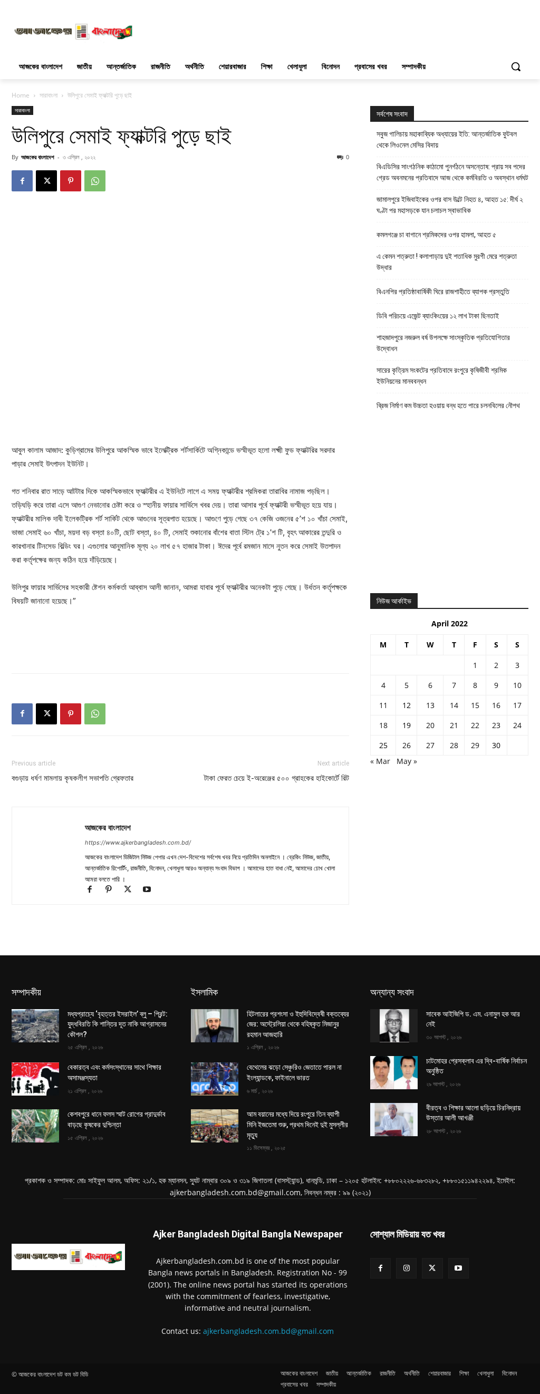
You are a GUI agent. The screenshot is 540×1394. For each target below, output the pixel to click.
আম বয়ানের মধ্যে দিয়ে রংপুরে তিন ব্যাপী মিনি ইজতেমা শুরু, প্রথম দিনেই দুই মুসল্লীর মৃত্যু (297, 1124)
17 (517, 705)
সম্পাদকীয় (26, 992)
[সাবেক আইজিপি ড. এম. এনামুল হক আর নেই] (394, 1025)
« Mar (380, 761)
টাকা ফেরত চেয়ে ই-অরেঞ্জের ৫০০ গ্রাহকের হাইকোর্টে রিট (276, 778)
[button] (515, 66)
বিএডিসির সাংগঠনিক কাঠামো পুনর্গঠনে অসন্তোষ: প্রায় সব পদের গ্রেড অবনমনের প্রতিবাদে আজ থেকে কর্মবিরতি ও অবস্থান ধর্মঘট (452, 172)
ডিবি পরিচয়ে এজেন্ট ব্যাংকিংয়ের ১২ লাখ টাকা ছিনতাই (438, 316)
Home (21, 95)
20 (430, 725)
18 (383, 725)
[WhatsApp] (94, 180)
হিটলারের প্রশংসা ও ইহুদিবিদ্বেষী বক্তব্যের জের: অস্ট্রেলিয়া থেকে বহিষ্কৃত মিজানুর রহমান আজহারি (298, 1024)
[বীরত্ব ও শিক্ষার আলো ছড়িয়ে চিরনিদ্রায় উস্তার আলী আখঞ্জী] (394, 1119)
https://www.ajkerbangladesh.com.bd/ (138, 842)
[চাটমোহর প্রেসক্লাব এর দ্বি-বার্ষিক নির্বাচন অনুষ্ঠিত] (394, 1072)
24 (517, 725)
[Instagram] (406, 1268)
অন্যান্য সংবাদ (392, 992)
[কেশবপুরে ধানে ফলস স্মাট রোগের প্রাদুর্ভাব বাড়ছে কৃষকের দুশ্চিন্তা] (35, 1126)
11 (383, 705)
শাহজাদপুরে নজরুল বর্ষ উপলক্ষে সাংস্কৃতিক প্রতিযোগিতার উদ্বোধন (443, 343)
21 (454, 725)
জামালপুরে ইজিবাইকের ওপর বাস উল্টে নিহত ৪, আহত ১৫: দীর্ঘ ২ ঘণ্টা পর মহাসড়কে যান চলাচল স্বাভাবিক (450, 205)
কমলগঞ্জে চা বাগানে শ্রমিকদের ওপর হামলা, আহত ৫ (436, 234)
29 (475, 745)
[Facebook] (22, 180)
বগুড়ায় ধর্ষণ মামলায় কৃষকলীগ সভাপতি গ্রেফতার (72, 778)
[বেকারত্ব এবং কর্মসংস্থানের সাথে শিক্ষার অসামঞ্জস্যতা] (35, 1079)
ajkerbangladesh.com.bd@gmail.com (268, 1331)
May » (407, 761)
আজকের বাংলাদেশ (37, 157)
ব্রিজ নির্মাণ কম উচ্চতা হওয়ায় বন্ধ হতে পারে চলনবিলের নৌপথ (448, 405)
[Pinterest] (70, 180)
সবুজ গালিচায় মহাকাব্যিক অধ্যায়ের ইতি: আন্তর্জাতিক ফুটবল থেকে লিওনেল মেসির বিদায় (447, 139)
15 (475, 705)
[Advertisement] (259, 30)
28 (454, 745)
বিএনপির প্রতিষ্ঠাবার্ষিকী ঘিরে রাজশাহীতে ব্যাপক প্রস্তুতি (443, 291)
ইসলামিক (204, 992)
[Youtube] (150, 890)
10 (517, 685)
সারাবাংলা (48, 95)
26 (406, 745)
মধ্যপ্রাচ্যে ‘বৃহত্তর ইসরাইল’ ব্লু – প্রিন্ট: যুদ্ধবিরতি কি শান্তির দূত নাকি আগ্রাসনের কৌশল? (118, 1024)
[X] (46, 180)
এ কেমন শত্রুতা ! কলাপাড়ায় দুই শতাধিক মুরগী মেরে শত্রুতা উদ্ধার (447, 262)
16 (496, 705)
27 (430, 745)
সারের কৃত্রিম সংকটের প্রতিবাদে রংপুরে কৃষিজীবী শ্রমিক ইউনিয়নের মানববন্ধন (442, 375)
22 (475, 725)
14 (454, 705)
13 (430, 705)
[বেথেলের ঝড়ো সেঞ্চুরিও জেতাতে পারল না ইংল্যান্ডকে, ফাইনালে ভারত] (214, 1079)
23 (496, 725)
